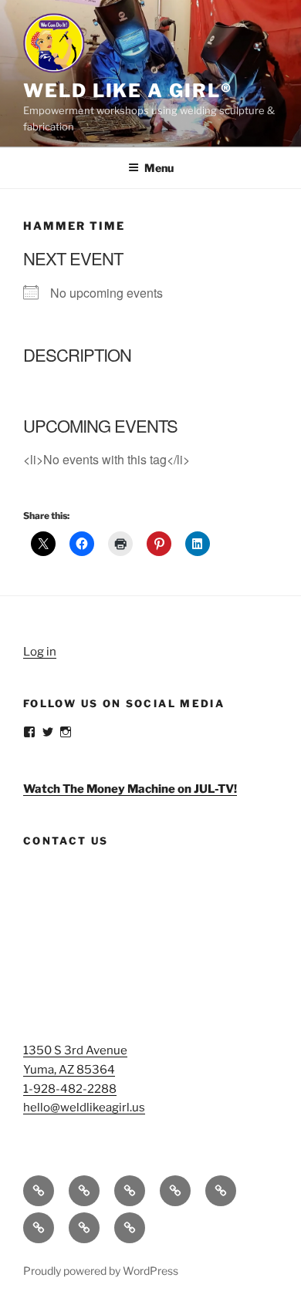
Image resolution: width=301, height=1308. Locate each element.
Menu (159, 167)
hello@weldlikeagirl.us (84, 1107)
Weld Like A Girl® (127, 90)
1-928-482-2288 (70, 1089)
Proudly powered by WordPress (100, 1270)
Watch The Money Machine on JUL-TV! (130, 789)
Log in (39, 652)
